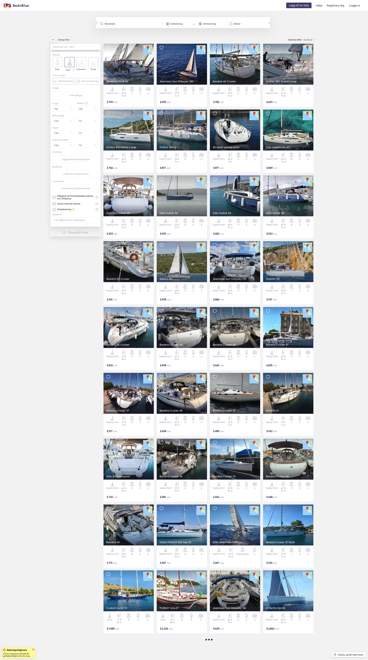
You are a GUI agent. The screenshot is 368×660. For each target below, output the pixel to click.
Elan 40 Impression (118, 476)
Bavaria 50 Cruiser (117, 279)
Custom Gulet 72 (116, 608)
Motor (57, 69)
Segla (68, 70)
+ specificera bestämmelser (75, 188)
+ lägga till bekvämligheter (75, 159)
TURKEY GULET (169, 608)
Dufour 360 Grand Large (281, 81)
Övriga (93, 69)
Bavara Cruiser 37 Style (280, 542)
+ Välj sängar (76, 95)
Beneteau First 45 (117, 81)
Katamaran (81, 69)
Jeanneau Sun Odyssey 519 (229, 279)
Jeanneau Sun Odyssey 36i (229, 608)
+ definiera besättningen (76, 173)
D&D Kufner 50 (275, 213)
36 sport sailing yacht (226, 147)
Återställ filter (78, 232)
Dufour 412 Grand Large (121, 147)
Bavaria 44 (113, 542)
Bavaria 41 (272, 410)
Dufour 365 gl (168, 147)
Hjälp (319, 5)
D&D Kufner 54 (169, 213)
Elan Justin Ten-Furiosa (227, 542)
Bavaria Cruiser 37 (117, 410)
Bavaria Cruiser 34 (171, 476)
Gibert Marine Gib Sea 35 (175, 542)
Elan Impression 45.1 (278, 147)
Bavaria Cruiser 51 (277, 344)
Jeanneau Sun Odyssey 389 (177, 81)
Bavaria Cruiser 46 (171, 344)
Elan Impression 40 (118, 213)
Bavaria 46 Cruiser (224, 81)
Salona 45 (166, 279)
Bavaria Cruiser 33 (224, 476)
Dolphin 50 (273, 279)
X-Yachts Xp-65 (275, 608)
